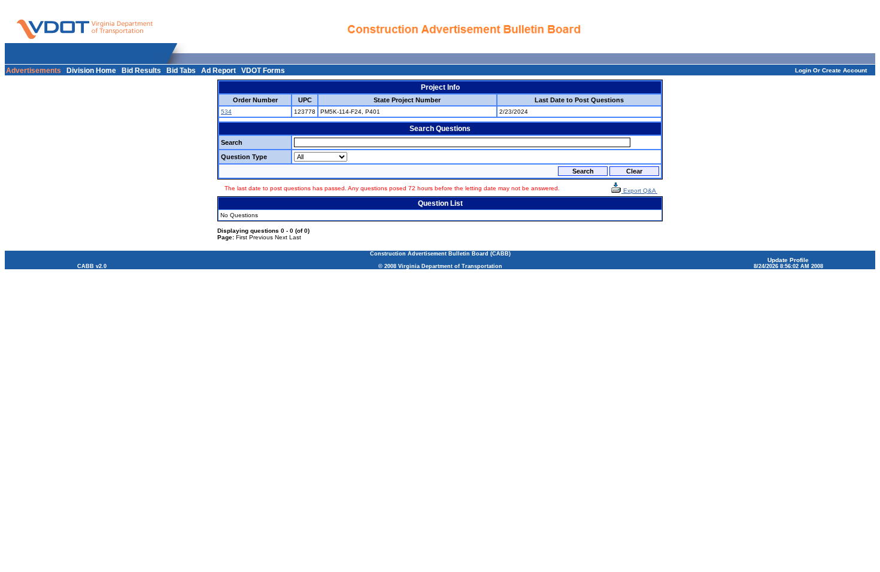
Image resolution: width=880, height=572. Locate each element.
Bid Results (141, 70)
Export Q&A (639, 190)
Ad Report (218, 70)
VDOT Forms (263, 70)
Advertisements (33, 70)
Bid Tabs (181, 70)
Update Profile (788, 260)
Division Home (91, 70)
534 (226, 111)
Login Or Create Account (831, 70)
